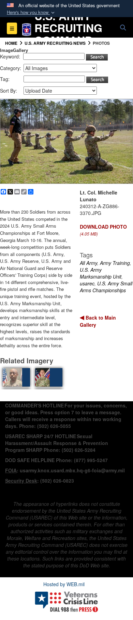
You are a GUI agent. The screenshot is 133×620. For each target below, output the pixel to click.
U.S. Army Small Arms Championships (106, 287)
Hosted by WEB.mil (64, 584)
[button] (31, 12)
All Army (88, 262)
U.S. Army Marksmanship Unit (100, 273)
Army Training (115, 262)
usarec (87, 283)
